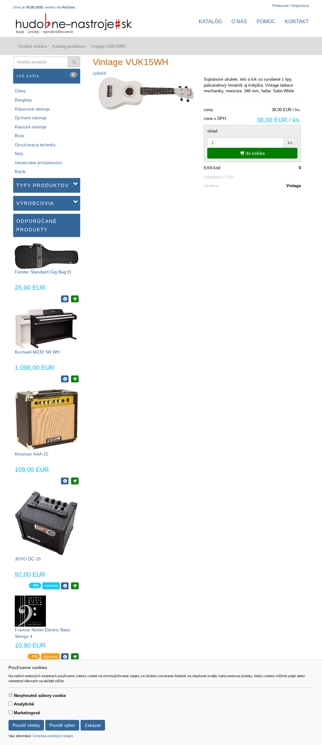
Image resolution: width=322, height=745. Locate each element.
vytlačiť (99, 73)
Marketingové (27, 712)
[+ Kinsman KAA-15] (75, 481)
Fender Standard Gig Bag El (43, 271)
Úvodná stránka (32, 46)
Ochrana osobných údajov (53, 736)
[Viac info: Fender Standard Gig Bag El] (65, 298)
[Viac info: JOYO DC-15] (65, 585)
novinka (51, 586)
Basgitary (23, 100)
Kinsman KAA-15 (31, 453)
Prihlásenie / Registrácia (290, 6)
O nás (239, 21)
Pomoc (266, 21)
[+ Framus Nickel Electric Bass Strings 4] (75, 656)
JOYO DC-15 (28, 558)
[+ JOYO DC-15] (75, 585)
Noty (19, 153)
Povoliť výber (62, 725)
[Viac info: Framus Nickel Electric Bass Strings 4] (65, 656)
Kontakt (297, 21)
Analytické (24, 704)
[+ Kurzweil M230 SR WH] (75, 378)
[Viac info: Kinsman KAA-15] (65, 481)
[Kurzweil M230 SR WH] (46, 328)
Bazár (20, 171)
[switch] (10, 695)
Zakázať (93, 725)
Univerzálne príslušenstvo (38, 162)
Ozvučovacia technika (35, 145)
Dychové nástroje (31, 118)
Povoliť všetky (26, 725)
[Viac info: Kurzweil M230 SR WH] (65, 378)
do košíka (254, 153)
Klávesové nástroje (32, 109)
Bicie (19, 135)
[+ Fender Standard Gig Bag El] (75, 298)
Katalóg (210, 21)
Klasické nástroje (30, 127)
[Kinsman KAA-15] (46, 419)
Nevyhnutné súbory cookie (40, 695)
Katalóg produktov (68, 46)
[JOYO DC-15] (46, 523)
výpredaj (50, 657)
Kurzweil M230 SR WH (37, 351)
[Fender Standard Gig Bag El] (46, 255)
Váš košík (45, 75)
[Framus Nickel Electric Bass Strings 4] (30, 610)
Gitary (20, 91)
